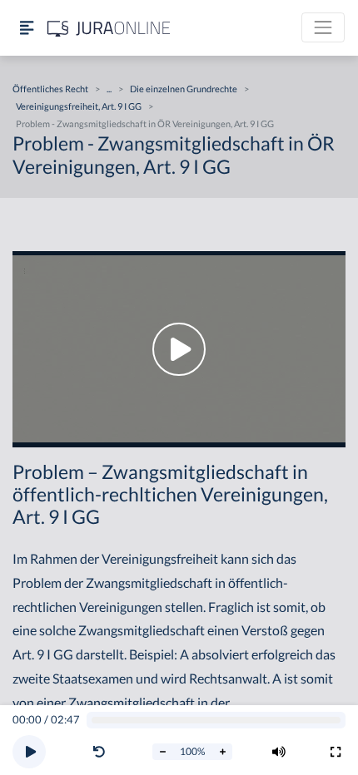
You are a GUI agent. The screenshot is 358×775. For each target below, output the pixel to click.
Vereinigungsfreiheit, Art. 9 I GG (79, 106)
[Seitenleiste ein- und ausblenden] (26, 28)
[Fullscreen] (336, 751)
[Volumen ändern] (279, 751)
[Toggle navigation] (323, 27)
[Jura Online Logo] (109, 28)
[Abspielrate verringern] (162, 751)
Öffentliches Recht (50, 88)
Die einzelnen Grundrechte (183, 88)
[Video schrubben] (216, 720)
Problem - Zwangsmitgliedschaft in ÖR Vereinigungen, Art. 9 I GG (145, 123)
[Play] (29, 751)
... (109, 88)
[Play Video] (179, 349)
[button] (102, 751)
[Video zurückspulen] (99, 751)
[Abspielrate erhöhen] (222, 751)
